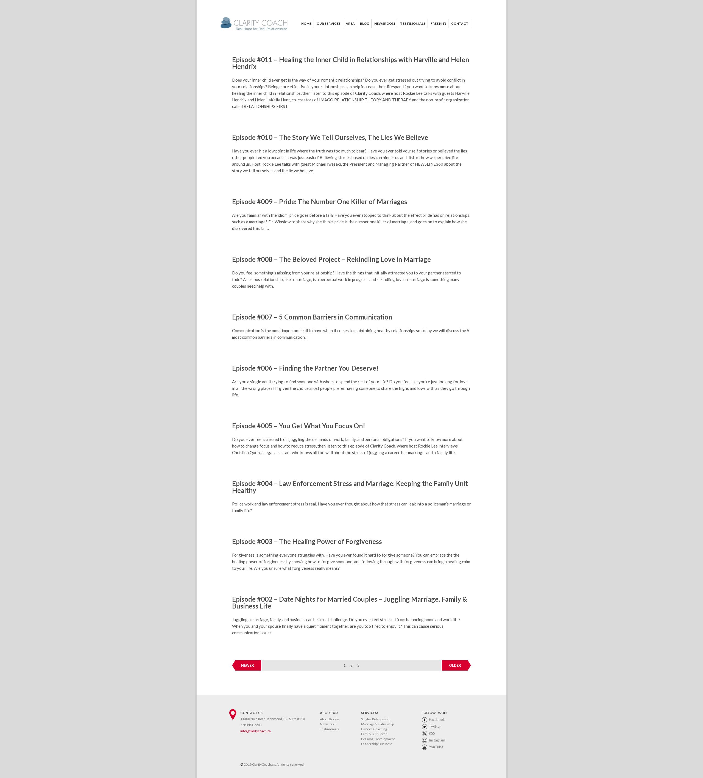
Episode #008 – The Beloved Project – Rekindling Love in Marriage (331, 259)
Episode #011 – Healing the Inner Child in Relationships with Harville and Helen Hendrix (350, 62)
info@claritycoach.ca (255, 731)
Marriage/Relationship (377, 724)
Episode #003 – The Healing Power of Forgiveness (307, 541)
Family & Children (374, 734)
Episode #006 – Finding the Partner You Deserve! (305, 368)
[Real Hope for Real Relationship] (255, 30)
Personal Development (378, 739)
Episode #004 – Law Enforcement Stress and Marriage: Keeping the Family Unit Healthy (350, 486)
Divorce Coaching (374, 729)
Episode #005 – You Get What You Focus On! (298, 426)
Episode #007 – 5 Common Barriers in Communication (312, 317)
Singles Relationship (375, 719)
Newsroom (328, 724)
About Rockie (329, 719)
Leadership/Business (376, 744)
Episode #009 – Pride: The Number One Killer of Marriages (319, 201)
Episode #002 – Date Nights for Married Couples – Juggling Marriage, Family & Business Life (349, 602)
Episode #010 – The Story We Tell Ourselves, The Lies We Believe (330, 137)
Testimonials (329, 729)
